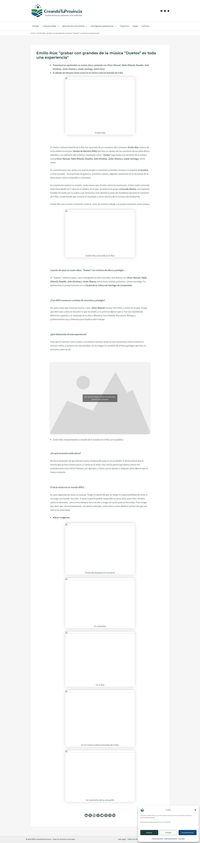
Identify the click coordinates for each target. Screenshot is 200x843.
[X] (90, 815)
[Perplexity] (106, 815)
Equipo (135, 26)
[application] (57, 26)
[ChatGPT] (114, 815)
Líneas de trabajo (49, 26)
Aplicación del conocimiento (73, 26)
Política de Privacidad (170, 838)
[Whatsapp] (98, 815)
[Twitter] (168, 11)
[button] (195, 810)
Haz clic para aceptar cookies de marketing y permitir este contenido (100, 398)
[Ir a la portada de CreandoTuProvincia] (57, 10)
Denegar (168, 832)
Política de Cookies (157, 838)
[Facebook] (165, 11)
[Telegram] (102, 815)
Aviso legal (181, 838)
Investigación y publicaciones (102, 26)
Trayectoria (124, 26)
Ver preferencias (187, 832)
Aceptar (149, 832)
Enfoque (35, 26)
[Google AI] (110, 815)
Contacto (145, 26)
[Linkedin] (161, 11)
